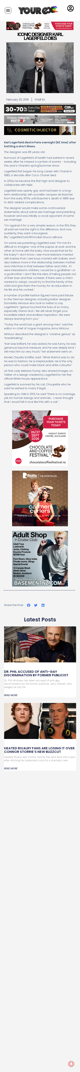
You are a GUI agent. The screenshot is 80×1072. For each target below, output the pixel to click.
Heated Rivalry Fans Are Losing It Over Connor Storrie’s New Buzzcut (39, 750)
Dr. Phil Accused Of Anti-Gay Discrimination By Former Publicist (36, 673)
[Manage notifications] (71, 1064)
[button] (8, 10)
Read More (10, 695)
